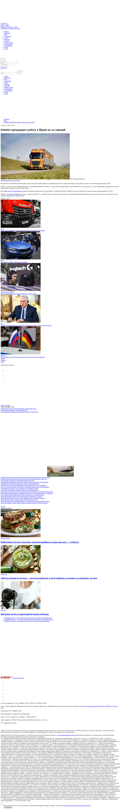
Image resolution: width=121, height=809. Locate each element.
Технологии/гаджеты (7, 292)
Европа (3, 355)
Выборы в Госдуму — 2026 (9, 27)
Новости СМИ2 (5, 405)
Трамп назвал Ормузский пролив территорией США (18, 408)
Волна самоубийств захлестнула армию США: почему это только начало (24, 482)
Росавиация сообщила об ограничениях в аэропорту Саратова (21, 496)
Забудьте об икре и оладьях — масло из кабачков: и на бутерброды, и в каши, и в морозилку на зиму (49, 578)
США (2, 362)
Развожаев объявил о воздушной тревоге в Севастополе (19, 412)
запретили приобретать (14, 194)
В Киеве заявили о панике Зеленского (14, 410)
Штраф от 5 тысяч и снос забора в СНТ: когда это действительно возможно (27, 621)
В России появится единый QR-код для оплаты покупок (19, 490)
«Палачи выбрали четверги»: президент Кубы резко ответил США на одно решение (26, 325)
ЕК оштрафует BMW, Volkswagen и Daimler (14, 262)
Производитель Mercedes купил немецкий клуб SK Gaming (18, 294)
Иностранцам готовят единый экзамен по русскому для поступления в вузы (25, 477)
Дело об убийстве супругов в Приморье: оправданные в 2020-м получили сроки (27, 491)
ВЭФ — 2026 (5, 25)
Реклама (21, 678)
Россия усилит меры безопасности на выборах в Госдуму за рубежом (23, 485)
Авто (2, 229)
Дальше (3, 506)
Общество (4, 574)
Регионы (3, 610)
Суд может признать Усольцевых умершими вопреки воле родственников (25, 487)
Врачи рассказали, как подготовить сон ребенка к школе (19, 488)
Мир (2, 260)
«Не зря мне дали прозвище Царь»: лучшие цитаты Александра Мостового (25, 501)
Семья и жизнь (5, 538)
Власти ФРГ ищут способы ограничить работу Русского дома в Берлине (22, 357)
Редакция (15, 678)
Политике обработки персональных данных (77, 805)
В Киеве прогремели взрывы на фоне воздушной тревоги (20, 483)
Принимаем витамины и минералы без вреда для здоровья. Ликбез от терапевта (27, 493)
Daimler (3, 358)
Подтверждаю (8, 807)
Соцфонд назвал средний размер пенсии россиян (17, 480)
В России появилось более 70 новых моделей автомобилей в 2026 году (24, 479)
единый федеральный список (66, 735)
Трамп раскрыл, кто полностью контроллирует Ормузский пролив (23, 498)
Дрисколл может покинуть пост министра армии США (19, 499)
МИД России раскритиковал (13, 191)
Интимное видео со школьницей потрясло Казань (25, 614)
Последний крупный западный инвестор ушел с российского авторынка (23, 230)
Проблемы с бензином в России (10, 28)
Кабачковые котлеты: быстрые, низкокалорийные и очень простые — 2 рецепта (40, 542)
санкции (3, 360)
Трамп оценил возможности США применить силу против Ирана (22, 495)
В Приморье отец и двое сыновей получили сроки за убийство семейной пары (28, 618)
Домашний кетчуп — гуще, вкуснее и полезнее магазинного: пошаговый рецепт (28, 619)
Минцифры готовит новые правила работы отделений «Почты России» (24, 503)
